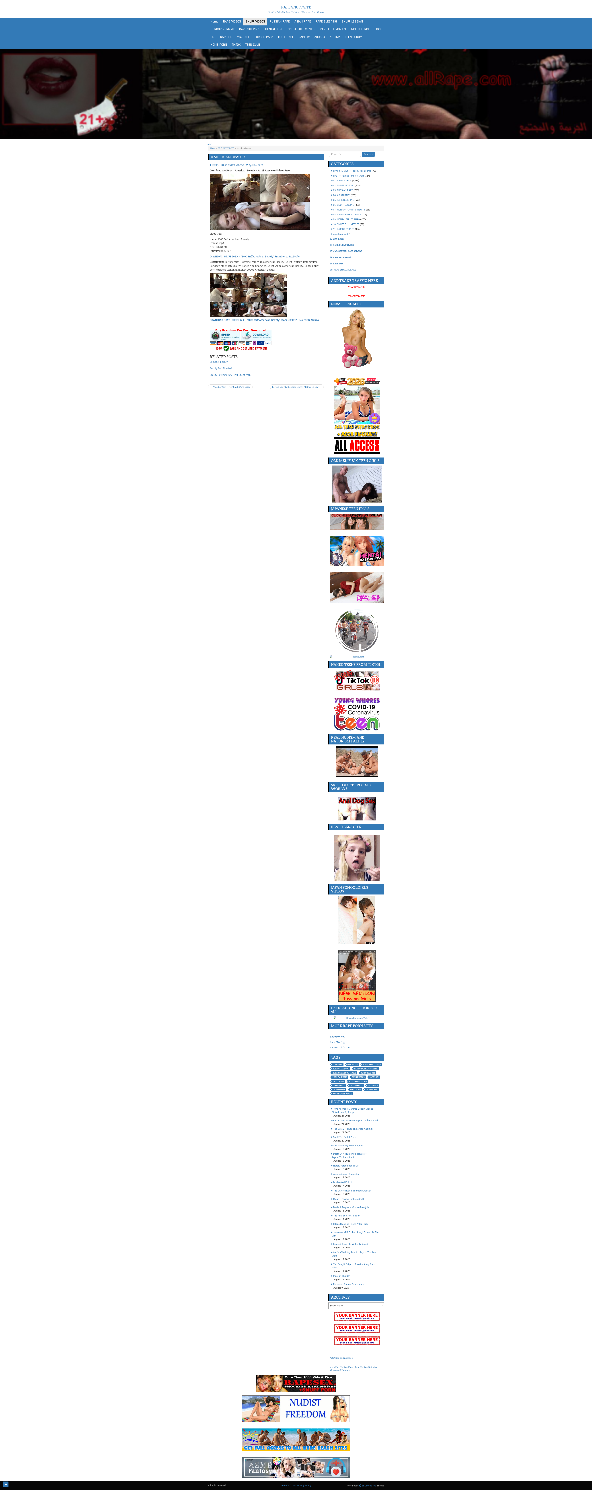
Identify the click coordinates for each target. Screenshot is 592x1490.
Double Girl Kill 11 (342, 1182)
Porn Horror (358, 1077)
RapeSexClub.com (340, 1047)
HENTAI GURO (273, 29)
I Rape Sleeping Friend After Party (350, 1224)
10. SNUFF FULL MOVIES (346, 224)
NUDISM (335, 37)
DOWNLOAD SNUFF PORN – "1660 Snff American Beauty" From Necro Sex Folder (255, 256)
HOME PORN (218, 45)
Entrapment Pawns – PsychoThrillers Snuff (355, 1120)
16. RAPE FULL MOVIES (342, 245)
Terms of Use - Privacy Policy (296, 1485)
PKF (378, 29)
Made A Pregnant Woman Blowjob (351, 1207)
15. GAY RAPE (337, 238)
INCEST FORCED (361, 29)
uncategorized (340, 234)
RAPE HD (226, 37)
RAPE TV (304, 37)
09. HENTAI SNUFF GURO (346, 219)
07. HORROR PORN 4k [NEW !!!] (349, 209)
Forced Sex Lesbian (372, 1064)
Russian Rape (339, 1085)
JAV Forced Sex (368, 1073)
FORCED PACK (264, 37)
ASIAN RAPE (302, 21)
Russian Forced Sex (358, 1081)
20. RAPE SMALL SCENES (343, 269)
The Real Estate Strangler (346, 1215)
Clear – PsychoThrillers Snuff (348, 1199)
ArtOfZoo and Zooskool (341, 1357)
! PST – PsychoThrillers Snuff (348, 175)
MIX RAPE (243, 37)
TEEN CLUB (252, 45)
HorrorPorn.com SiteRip (366, 1069)
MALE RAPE (286, 37)
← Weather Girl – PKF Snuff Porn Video (230, 386)
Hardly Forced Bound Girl (346, 1165)
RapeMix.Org (337, 1042)
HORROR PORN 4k (222, 29)
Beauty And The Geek (221, 368)
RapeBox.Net (337, 1036)
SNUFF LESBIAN (352, 21)
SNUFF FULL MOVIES (301, 29)
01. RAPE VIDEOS (342, 180)
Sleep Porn (373, 1085)
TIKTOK (236, 45)
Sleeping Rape (356, 1085)
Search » (368, 154)
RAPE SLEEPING (326, 21)
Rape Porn (374, 1077)
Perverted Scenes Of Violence (348, 1284)
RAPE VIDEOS (232, 21)
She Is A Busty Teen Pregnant (348, 1145)
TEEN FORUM (353, 37)
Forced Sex (352, 1064)
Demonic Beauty (219, 362)
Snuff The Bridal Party (344, 1137)
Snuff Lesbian (339, 1089)
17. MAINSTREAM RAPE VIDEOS (346, 251)
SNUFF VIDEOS (255, 21)
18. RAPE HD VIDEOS (340, 257)
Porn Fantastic (340, 1077)
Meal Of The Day (341, 1276)
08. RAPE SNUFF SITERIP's (347, 214)
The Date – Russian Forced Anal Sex (352, 1190)
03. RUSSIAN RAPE (343, 190)
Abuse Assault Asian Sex (346, 1174)
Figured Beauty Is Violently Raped (350, 1244)
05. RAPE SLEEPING (343, 200)
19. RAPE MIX (336, 263)
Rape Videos (338, 1081)
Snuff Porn (355, 1089)
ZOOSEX (319, 37)
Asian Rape (337, 1064)
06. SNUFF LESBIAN (343, 205)
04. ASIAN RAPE (341, 195)
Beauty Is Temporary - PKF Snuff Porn (230, 375)
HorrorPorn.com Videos (344, 1073)
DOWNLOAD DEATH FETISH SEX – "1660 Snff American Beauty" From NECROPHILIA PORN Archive (265, 320)
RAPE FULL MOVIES (333, 29)
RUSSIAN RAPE (280, 21)
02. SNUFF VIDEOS (226, 148)
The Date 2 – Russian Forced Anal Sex (353, 1128)
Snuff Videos (372, 1089)
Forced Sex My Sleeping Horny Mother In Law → (296, 386)
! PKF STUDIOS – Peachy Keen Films (352, 170)
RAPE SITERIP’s (249, 29)
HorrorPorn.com (341, 1069)
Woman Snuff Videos (342, 1094)
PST (213, 37)
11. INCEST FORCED (343, 229)
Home (214, 21)
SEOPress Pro (368, 1485)
